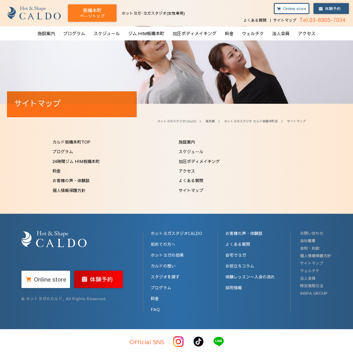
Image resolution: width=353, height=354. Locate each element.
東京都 (210, 121)
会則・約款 (309, 248)
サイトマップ (284, 20)
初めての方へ (163, 244)
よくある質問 (254, 20)
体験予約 (333, 8)
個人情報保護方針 (69, 190)
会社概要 (308, 240)
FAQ (155, 309)
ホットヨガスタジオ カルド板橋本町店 (251, 121)
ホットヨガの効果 (167, 255)
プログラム (74, 33)
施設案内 (46, 33)
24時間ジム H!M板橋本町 (76, 161)
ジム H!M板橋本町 (146, 33)
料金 (229, 33)
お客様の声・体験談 (71, 180)
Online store (294, 8)
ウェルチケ (253, 33)
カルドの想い (163, 266)
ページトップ (92, 13)
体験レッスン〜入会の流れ (250, 276)
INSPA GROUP (313, 293)
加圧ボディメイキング (195, 33)
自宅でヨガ (235, 255)
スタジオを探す (165, 276)
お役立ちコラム (239, 266)
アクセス (307, 33)
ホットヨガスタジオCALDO (176, 121)
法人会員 (281, 33)
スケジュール (107, 33)
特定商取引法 (311, 285)
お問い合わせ (311, 233)
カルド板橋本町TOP (71, 142)
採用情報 (233, 287)
